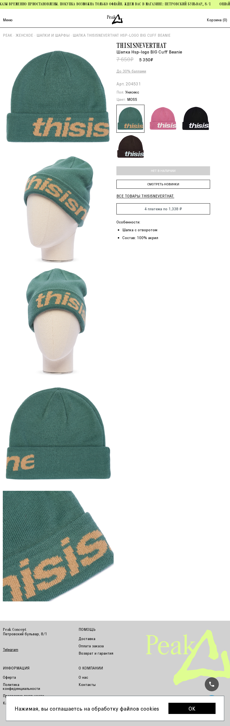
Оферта (9, 677)
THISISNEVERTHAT (141, 46)
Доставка (87, 638)
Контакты (87, 684)
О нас (83, 677)
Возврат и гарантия (96, 653)
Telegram (10, 650)
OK (192, 708)
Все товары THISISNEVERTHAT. (145, 195)
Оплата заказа (91, 645)
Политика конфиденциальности (21, 686)
